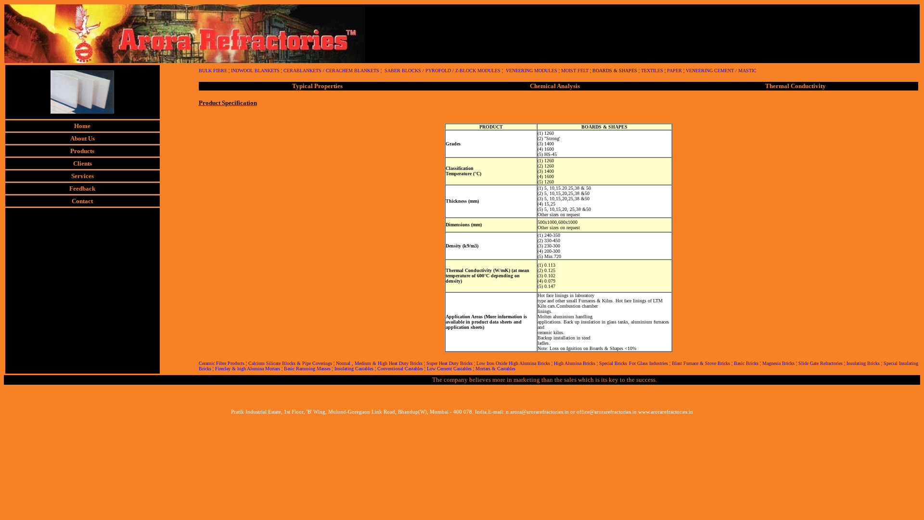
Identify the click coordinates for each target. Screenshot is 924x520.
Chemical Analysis (555, 86)
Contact (82, 201)
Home (82, 126)
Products (82, 151)
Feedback (82, 188)
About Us (82, 138)
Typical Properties (317, 86)
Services (82, 176)
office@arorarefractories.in (607, 412)
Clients (82, 163)
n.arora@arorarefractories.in (537, 412)
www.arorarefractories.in (665, 412)
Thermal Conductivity (795, 86)
